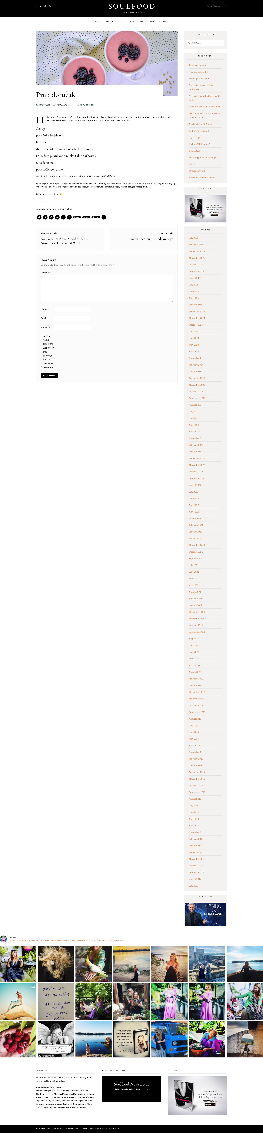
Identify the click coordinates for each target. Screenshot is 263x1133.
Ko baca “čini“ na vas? (199, 144)
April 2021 (194, 585)
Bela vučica (194, 150)
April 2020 (194, 665)
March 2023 (195, 438)
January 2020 (195, 685)
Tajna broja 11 (196, 137)
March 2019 (195, 752)
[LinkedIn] (63, 217)
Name (44, 309)
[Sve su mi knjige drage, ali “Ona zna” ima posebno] (131, 1039)
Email (44, 318)
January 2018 (195, 845)
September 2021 (197, 558)
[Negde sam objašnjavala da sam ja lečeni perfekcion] (207, 1001)
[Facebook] (39, 217)
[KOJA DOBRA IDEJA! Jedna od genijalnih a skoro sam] (131, 1001)
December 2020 (197, 611)
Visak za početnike (198, 71)
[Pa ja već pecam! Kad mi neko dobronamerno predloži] (169, 964)
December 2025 (197, 251)
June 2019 (194, 732)
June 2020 (194, 652)
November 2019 (197, 698)
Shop (151, 21)
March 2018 (195, 832)
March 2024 (195, 358)
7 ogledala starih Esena (200, 124)
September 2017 (197, 872)
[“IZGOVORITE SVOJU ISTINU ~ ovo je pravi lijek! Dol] (56, 964)
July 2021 (193, 565)
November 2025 (197, 258)
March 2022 (195, 518)
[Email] (57, 217)
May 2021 (194, 578)
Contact (164, 21)
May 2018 (194, 819)
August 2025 (195, 278)
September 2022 (197, 478)
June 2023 (194, 418)
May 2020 (194, 658)
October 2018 (196, 785)
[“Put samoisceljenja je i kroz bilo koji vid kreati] (169, 1001)
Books (109, 21)
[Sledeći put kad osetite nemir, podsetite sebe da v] (56, 1039)
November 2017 (197, 859)
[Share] (104, 217)
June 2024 (194, 338)
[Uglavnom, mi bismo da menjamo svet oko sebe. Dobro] (93, 1001)
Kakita (192, 164)
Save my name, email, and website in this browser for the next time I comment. (48, 351)
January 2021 (195, 605)
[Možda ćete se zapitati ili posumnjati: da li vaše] (93, 1039)
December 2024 (197, 311)
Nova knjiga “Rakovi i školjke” (203, 157)
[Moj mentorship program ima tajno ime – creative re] (18, 1001)
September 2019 (197, 712)
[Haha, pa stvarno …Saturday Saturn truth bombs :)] (56, 1001)
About (97, 21)
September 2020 (197, 631)
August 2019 (195, 718)
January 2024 (195, 371)
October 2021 (196, 551)
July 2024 (193, 331)
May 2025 (194, 298)
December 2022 (197, 458)
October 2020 (196, 625)
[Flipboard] (69, 217)
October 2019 (196, 705)
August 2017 (195, 879)
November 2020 (197, 618)
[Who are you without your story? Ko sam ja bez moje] (207, 1039)
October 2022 (196, 471)
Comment (47, 272)
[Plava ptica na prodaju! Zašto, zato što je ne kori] (169, 1039)
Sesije (121, 21)
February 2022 (196, 525)
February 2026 (196, 244)
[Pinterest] (51, 217)
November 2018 (197, 778)
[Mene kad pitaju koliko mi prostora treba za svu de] (207, 964)
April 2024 (194, 351)
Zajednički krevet (197, 65)
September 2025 (197, 271)
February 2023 (196, 445)
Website (45, 327)
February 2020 (196, 678)
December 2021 (197, 538)
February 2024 (196, 364)
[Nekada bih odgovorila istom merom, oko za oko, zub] (18, 964)
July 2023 (193, 411)
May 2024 (194, 344)
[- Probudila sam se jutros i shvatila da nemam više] (131, 964)
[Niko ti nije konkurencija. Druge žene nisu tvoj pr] (245, 1001)
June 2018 (194, 812)
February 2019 (196, 758)
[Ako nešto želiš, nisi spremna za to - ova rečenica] (245, 964)
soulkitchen (87, 105)
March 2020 (195, 672)
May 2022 (194, 505)
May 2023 (194, 425)
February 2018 (196, 839)
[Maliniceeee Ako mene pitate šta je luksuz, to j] (18, 1039)
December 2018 (197, 772)
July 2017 (193, 885)
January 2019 (195, 765)
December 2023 (197, 378)
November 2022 (197, 465)
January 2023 (195, 451)
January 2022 (195, 531)
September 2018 (197, 792)
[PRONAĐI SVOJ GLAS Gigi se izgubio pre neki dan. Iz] (93, 964)
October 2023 (196, 391)
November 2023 (197, 384)
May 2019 (194, 738)
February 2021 (196, 598)
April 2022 (194, 511)
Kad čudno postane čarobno (202, 177)
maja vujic (44, 105)
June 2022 (194, 498)
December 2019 (197, 692)
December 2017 (197, 852)
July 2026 (193, 237)
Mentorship (136, 21)
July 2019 (193, 725)
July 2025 (193, 284)
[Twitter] (45, 217)
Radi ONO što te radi (199, 130)
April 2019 (194, 745)
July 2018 (193, 805)
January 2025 (195, 304)
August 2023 (195, 404)
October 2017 (196, 865)
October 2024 (196, 324)
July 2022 (193, 491)
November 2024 (197, 318)
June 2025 (194, 291)
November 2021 (197, 545)
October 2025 (196, 264)
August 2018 (195, 798)
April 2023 (194, 431)
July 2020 (193, 645)
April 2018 (194, 825)
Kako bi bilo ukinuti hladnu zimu (204, 106)
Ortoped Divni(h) (197, 170)
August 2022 (195, 485)
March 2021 (195, 592)
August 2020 (195, 638)
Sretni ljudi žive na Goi (200, 78)
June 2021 (194, 571)
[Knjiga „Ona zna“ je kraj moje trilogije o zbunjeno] (245, 1039)
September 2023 (197, 398)
